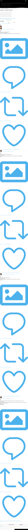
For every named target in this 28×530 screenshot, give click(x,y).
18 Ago (1, 152)
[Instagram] (24, 7)
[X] (25, 7)
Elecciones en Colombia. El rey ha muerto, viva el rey (7, 18)
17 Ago (1, 275)
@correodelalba (11, 29)
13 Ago (1, 398)
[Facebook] (23, 7)
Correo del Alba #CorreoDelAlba (5, 29)
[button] (27, 7)
